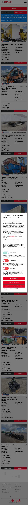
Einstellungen (12, 236)
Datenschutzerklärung (8, 235)
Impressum (23, 288)
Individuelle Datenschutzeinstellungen (14, 286)
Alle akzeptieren (14, 278)
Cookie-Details (5, 289)
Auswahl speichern (14, 282)
